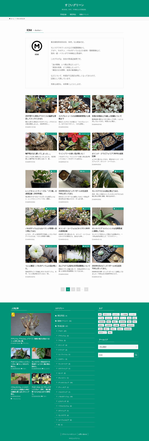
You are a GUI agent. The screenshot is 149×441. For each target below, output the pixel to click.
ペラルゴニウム (65, 406)
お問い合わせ (82, 434)
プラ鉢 (101, 318)
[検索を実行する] (136, 355)
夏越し (115, 322)
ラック (123, 318)
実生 (134, 322)
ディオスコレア (65, 382)
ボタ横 (116, 318)
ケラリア (62, 350)
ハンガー (132, 314)
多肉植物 (122, 322)
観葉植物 (128, 329)
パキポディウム (65, 396)
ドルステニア (64, 392)
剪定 (134, 318)
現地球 (123, 325)
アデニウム (63, 335)
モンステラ (63, 415)
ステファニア (64, 368)
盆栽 (100, 329)
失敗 (129, 322)
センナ (62, 373)
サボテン (62, 359)
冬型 (129, 318)
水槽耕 (116, 325)
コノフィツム (64, 354)
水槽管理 (108, 325)
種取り (106, 329)
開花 (110, 332)
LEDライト (107, 314)
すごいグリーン (74, 5)
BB (100, 314)
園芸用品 (62, 315)
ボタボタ (108, 318)
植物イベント (64, 321)
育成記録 (62, 326)
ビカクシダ (63, 401)
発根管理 (131, 325)
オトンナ (62, 345)
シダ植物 (124, 314)
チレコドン (63, 378)
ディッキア (63, 387)
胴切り (113, 329)
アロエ (62, 340)
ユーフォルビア (65, 420)
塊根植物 (102, 322)
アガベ (62, 331)
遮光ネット (102, 332)
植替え (101, 325)
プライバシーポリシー (69, 434)
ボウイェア (63, 410)
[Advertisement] (118, 376)
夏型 (108, 322)
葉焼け (120, 329)
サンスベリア (64, 364)
